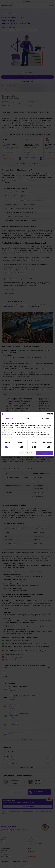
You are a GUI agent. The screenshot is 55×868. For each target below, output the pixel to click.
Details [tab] (27, 418)
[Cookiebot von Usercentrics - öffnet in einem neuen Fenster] (47, 414)
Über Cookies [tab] (45, 418)
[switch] (21, 447)
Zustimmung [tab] (9, 418)
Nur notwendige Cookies (27, 452)
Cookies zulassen (44, 452)
